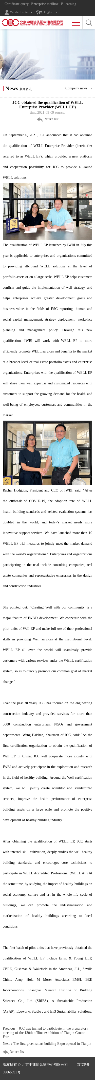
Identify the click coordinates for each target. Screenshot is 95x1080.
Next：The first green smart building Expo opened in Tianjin (47, 1044)
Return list (51, 119)
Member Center (18, 12)
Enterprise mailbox (45, 4)
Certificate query (17, 4)
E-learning (68, 4)
